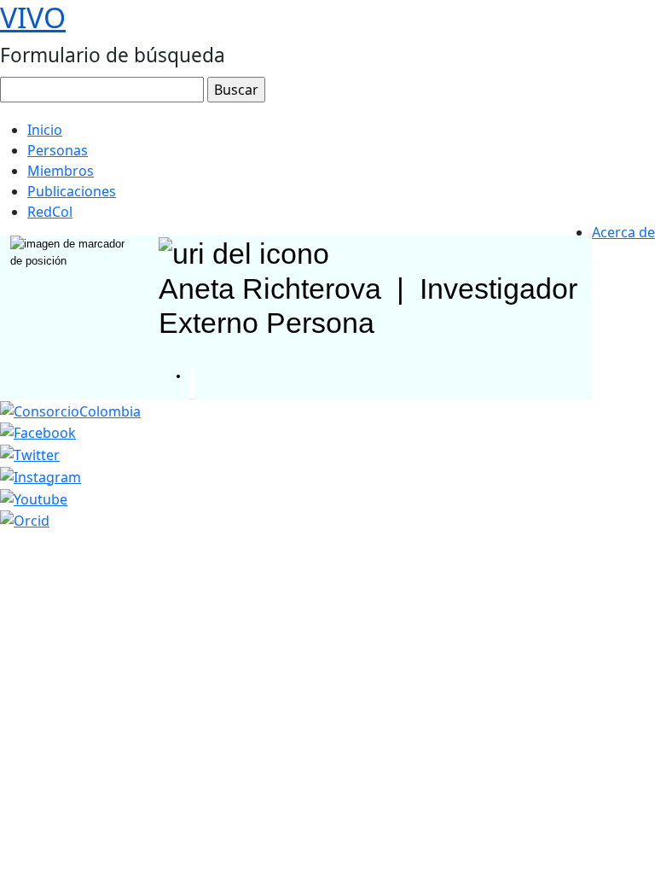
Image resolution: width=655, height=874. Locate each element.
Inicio (44, 129)
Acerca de (623, 232)
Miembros (60, 170)
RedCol (49, 211)
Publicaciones (71, 191)
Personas (57, 150)
